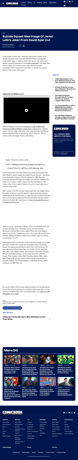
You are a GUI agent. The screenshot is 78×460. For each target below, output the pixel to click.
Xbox (41, 430)
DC (3, 33)
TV (34, 2)
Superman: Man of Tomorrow (20, 442)
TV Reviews (30, 424)
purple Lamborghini (32, 63)
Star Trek (67, 429)
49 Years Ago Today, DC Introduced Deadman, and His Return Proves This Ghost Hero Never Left (47, 371)
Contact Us (16, 452)
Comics (23, 2)
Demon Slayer (55, 427)
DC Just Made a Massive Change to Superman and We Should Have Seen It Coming (65, 117)
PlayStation (43, 433)
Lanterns (29, 433)
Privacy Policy (64, 153)
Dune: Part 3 (18, 435)
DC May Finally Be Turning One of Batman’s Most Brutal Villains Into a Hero (65, 89)
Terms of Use (63, 152)
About (34, 452)
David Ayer (5, 301)
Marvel (4, 427)
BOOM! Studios (6, 436)
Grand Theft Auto (69, 433)
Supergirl (17, 427)
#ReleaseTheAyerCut (20, 164)
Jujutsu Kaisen (56, 429)
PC (40, 435)
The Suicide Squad (39, 301)
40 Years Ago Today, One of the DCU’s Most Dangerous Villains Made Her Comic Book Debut (29, 393)
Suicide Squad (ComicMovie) (28, 301)
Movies (30, 2)
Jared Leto (11, 301)
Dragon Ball (55, 424)
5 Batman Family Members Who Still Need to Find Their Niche (24, 318)
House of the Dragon (32, 431)
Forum (23, 5)
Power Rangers (68, 431)
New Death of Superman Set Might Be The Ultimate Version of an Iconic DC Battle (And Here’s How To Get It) (12, 394)
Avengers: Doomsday (17, 438)
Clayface (17, 433)
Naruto (54, 431)
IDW (4, 433)
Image (4, 431)
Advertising (25, 452)
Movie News (18, 422)
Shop (29, 447)
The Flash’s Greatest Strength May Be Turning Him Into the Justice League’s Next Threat (64, 98)
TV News (29, 422)
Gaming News (43, 422)
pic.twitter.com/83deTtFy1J (36, 164)
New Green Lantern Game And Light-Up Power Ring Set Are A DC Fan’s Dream (65, 370)
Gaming (39, 2)
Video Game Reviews (43, 425)
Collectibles (52, 2)
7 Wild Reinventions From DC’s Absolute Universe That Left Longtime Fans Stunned (65, 80)
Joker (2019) (17, 301)
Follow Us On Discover (12, 308)
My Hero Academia (57, 433)
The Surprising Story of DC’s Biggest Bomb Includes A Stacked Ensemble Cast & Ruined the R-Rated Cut (65, 108)
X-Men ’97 (30, 429)
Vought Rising (30, 436)
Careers (40, 452)
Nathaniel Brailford (9, 44)
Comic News (6, 422)
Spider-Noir (30, 427)
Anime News (55, 422)
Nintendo (42, 428)
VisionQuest (30, 438)
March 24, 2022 (38, 168)
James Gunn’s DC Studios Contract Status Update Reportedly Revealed (65, 392)
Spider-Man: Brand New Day (20, 429)
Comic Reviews (6, 424)
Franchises (69, 419)
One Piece (55, 436)
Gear (6, 387)
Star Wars (67, 427)
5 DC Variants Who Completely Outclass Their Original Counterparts (47, 392)
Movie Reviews (19, 424)
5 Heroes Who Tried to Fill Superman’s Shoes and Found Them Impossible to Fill (12, 370)
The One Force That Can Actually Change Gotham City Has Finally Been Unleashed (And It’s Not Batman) (30, 371)
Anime (45, 2)
